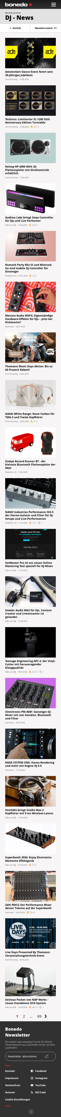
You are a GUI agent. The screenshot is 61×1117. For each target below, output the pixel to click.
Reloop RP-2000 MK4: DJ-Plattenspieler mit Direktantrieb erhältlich (27, 170)
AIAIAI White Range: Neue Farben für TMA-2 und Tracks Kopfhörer (29, 415)
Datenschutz (12, 1085)
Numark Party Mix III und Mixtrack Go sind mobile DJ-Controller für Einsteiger (28, 268)
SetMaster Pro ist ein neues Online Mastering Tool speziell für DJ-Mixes (29, 564)
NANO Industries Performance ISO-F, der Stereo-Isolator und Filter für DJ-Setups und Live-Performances (29, 515)
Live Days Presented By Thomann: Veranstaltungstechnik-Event (27, 953)
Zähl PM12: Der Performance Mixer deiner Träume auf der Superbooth (28, 906)
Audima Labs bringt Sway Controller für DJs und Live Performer (29, 219)
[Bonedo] (18, 4)
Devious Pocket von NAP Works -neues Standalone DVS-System (26, 1001)
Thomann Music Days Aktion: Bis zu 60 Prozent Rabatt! (29, 368)
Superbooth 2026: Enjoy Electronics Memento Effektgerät (28, 859)
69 (39, 1016)
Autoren (10, 1092)
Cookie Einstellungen (17, 1099)
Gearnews (9, 326)
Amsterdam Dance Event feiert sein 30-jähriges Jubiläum (29, 73)
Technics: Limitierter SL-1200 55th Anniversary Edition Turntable (27, 121)
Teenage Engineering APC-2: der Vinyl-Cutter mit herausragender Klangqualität (30, 664)
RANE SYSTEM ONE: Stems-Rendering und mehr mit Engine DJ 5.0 (29, 764)
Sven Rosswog (11, 79)
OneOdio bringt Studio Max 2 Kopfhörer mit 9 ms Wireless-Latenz (29, 811)
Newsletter (22, 1056)
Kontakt (10, 1071)
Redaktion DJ (10, 275)
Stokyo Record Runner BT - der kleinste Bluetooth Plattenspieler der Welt (30, 465)
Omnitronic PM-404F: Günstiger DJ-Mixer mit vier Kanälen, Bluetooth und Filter (28, 715)
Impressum (12, 1078)
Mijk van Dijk (10, 225)
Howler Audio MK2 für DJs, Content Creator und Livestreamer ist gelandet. (28, 614)
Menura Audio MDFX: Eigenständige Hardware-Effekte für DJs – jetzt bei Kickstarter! (29, 319)
